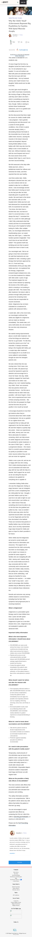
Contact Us (16, 900)
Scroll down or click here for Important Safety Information (19, 55)
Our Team (16, 873)
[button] (21, 35)
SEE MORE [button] (19, 862)
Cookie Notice (16, 881)
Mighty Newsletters (16, 903)
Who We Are (16, 872)
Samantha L (15, 35)
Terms (18, 934)
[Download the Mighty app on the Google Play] (16, 916)
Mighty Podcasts (15, 905)
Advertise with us (16, 889)
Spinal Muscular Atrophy (15, 18)
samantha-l (12, 853)
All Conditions (16, 895)
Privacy (14, 934)
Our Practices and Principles (16, 876)
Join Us (23, 2)
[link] (5, 2)
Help (16, 878)
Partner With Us (16, 888)
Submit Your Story (16, 886)
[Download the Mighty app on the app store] (16, 912)
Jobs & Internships (16, 875)
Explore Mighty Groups (16, 902)
